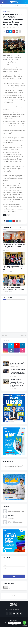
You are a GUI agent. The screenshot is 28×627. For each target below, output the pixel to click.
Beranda (4, 11)
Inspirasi (8, 5)
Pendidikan (20, 5)
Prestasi (14, 5)
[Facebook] (7, 31)
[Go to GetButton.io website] (24, 625)
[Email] (17, 31)
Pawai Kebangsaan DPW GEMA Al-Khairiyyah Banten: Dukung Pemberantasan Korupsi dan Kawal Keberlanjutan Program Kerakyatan (17, 372)
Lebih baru (4, 335)
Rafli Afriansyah (11, 521)
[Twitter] (10, 31)
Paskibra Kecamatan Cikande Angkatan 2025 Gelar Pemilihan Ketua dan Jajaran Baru (13, 267)
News (8, 11)
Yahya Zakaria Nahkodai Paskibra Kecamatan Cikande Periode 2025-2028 (13, 288)
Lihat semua (22, 227)
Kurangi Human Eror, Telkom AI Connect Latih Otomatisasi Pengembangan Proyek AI (14, 246)
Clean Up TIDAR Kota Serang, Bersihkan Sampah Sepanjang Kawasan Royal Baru (17, 363)
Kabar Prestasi (15, 619)
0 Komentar (20, 27)
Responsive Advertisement (14, 595)
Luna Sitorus (11, 515)
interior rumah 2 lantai (13, 510)
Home (2, 5)
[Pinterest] (13, 31)
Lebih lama (23, 335)
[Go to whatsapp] (24, 623)
